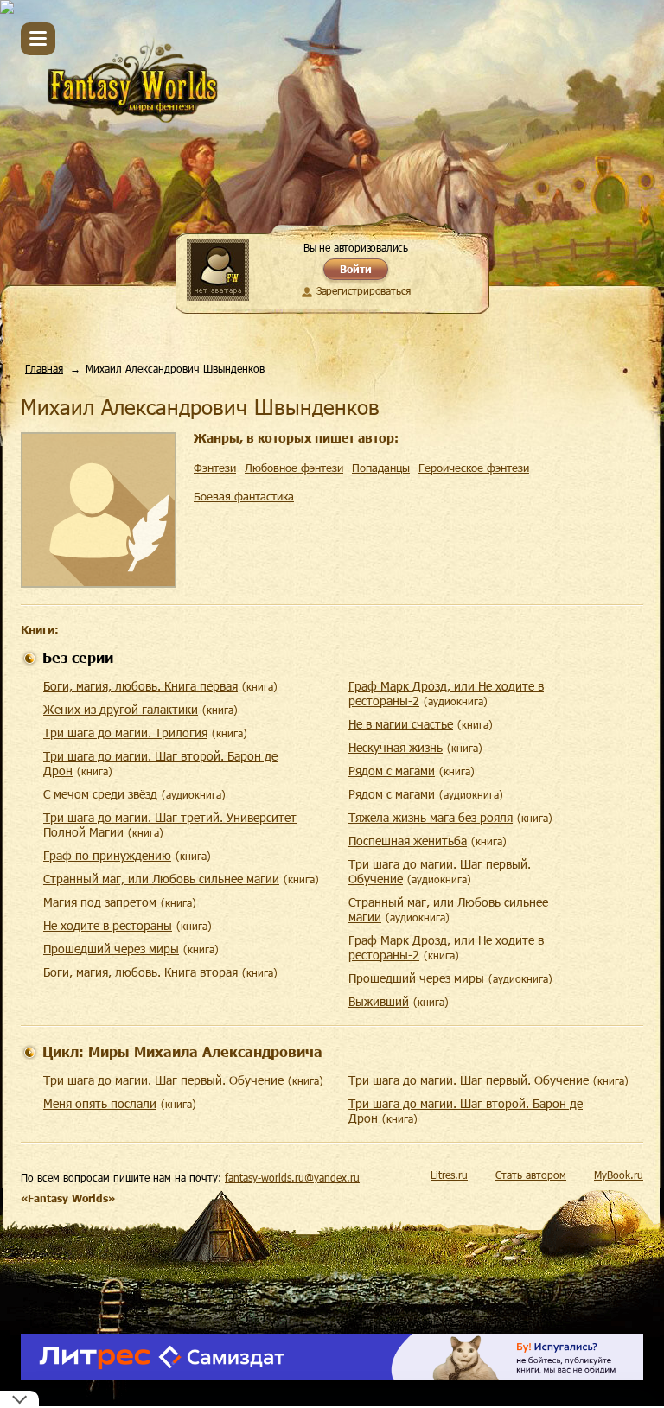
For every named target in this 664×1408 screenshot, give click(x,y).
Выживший (378, 1001)
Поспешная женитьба (407, 840)
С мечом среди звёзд (100, 794)
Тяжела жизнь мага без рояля (430, 817)
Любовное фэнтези (294, 468)
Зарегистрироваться (363, 290)
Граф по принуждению (107, 855)
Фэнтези (215, 468)
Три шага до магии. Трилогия (125, 732)
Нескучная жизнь (395, 747)
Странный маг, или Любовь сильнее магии (161, 878)
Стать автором (530, 1175)
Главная (44, 368)
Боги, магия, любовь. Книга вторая (140, 972)
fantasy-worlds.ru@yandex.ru (292, 1177)
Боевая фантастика (244, 496)
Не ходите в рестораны (107, 925)
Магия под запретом (99, 902)
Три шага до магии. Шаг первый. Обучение (163, 1080)
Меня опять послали (99, 1103)
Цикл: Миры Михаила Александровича (182, 1051)
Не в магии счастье (400, 724)
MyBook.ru (618, 1175)
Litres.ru (449, 1175)
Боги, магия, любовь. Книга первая (140, 686)
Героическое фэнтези (473, 468)
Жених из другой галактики (120, 709)
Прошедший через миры (111, 948)
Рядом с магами (391, 770)
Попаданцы (381, 468)
